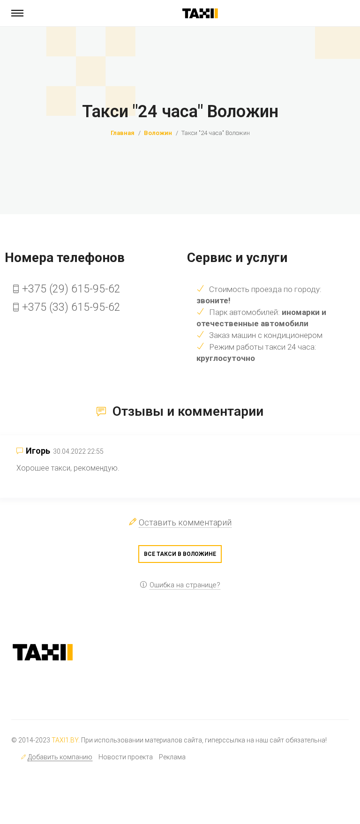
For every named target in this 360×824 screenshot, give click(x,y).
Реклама (172, 757)
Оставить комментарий (185, 522)
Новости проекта (125, 757)
